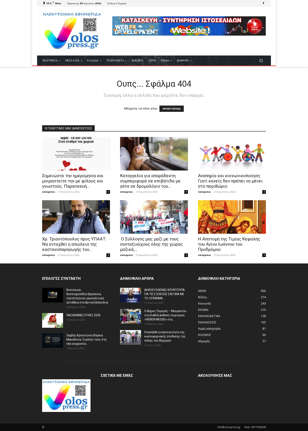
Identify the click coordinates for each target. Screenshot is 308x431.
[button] (261, 61)
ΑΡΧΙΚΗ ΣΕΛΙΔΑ (172, 108)
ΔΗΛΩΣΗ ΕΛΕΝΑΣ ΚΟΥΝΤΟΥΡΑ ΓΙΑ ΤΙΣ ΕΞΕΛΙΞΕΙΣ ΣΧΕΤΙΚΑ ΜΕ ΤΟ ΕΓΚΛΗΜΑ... (164, 294)
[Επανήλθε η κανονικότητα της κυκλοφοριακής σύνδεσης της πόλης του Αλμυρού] (130, 337)
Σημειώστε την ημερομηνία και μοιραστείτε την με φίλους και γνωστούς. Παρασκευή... (73, 181)
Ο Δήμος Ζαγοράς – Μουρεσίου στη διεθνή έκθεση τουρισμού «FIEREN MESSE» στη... (165, 315)
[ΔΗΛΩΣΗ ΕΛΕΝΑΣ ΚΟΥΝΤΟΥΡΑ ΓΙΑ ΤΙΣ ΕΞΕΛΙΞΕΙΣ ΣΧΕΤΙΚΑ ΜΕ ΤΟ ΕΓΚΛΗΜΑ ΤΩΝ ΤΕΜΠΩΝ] (130, 295)
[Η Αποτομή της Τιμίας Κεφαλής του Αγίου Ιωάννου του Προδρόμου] (232, 217)
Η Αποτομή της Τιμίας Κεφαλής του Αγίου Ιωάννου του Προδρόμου (229, 244)
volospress (48, 191)
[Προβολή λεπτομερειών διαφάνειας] (189, 26)
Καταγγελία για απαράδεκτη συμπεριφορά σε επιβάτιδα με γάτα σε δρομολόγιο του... (150, 181)
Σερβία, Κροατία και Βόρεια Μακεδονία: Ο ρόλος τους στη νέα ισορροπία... (86, 339)
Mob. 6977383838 (255, 427)
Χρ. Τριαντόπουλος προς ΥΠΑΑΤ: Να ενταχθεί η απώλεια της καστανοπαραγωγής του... (74, 244)
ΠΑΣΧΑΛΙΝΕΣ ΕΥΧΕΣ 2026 (83, 315)
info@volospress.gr (229, 427)
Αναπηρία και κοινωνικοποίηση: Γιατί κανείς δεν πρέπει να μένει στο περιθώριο (230, 181)
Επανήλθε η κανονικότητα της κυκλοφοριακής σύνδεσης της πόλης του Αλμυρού (165, 336)
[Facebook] (263, 3)
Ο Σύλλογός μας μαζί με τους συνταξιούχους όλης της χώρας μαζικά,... (151, 244)
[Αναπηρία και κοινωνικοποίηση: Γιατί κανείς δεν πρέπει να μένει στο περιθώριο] (232, 153)
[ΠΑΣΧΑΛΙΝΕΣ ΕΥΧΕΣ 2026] (52, 320)
